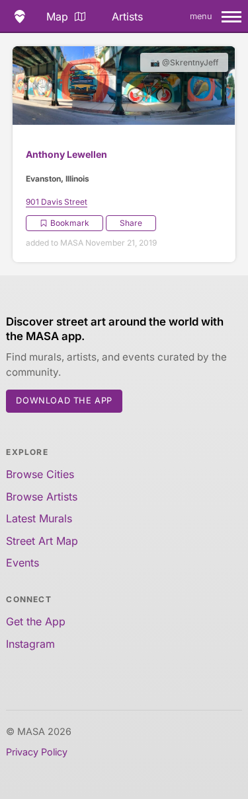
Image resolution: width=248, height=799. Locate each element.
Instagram (30, 643)
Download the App (64, 400)
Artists (127, 16)
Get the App (35, 621)
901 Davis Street (56, 202)
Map (57, 16)
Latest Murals (39, 518)
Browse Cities (40, 474)
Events (22, 562)
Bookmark (69, 223)
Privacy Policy (36, 751)
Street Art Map (42, 540)
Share (131, 223)
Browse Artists (41, 496)
